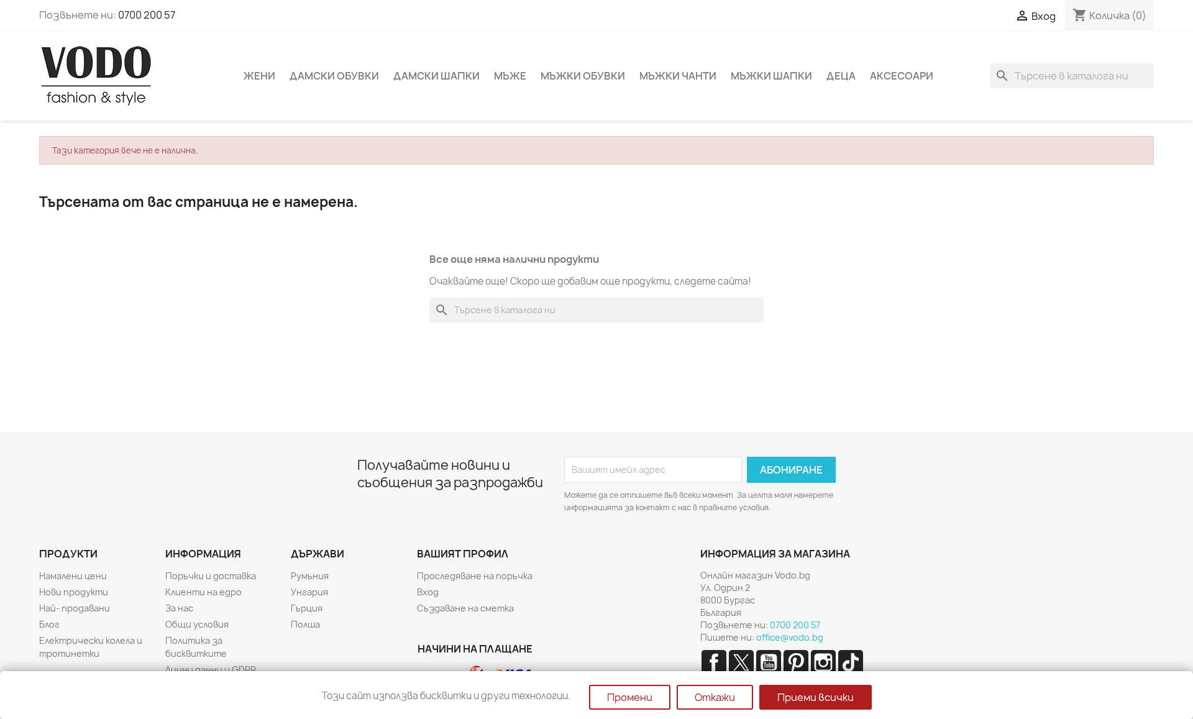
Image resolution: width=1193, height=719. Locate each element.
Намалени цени (73, 576)
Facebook (714, 662)
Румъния (310, 576)
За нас (179, 608)
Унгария (309, 592)
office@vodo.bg (789, 637)
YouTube (768, 662)
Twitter (741, 662)
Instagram (823, 662)
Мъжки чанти (677, 76)
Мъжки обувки (583, 76)
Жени (259, 76)
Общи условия (197, 624)
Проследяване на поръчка (475, 576)
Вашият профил (462, 554)
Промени (629, 697)
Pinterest (796, 662)
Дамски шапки (436, 76)
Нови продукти (73, 592)
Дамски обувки (334, 76)
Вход (428, 592)
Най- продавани (74, 608)
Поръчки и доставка (210, 576)
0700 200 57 (146, 15)
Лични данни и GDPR (210, 669)
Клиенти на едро (203, 592)
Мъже (510, 76)
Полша (305, 624)
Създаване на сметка (465, 608)
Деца (841, 76)
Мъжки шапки (771, 76)
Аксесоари (901, 76)
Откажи (715, 697)
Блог (49, 624)
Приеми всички (815, 697)
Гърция (306, 608)
